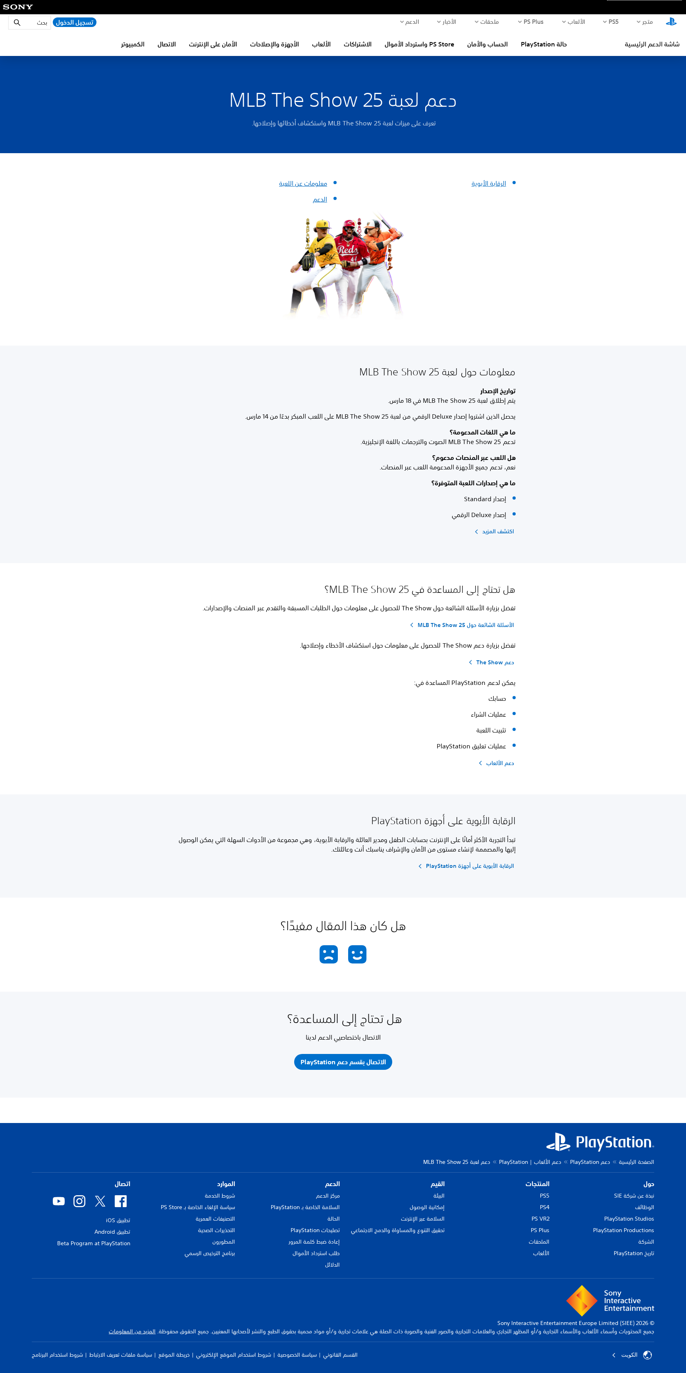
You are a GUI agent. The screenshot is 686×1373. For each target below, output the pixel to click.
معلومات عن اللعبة (303, 183)
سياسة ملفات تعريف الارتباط (120, 1354)
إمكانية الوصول (427, 1207)
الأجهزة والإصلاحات (274, 44)
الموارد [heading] (226, 1184)
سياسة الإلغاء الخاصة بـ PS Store (198, 1207)
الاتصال (167, 44)
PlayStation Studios (629, 1218)
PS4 (544, 1207)
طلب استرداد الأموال (316, 1253)
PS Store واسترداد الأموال (419, 44)
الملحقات (539, 1241)
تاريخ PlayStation (634, 1253)
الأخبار (449, 21)
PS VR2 (540, 1218)
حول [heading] (649, 1184)
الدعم (412, 21)
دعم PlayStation (590, 1161)
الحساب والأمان (487, 44)
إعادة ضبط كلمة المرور (314, 1241)
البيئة (439, 1195)
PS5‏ (614, 21)
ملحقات (489, 21)
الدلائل (332, 1264)
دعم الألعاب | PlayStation (530, 1161)
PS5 (544, 1195)
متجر (647, 21)
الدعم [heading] (332, 1184)
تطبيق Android (112, 1231)
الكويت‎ (629, 1355)
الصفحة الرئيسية (636, 1161)
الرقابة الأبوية (489, 183)
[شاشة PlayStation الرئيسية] (671, 22)
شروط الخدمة (220, 1195)
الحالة (334, 1218)
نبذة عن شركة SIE (634, 1195)
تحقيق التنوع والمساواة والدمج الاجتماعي (398, 1230)
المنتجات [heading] (537, 1184)
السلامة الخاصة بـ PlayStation (305, 1207)
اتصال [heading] (122, 1184)
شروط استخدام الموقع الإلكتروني (233, 1354)
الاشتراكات (358, 44)
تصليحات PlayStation (315, 1230)
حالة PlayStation (544, 44)
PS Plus (534, 21)
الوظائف (644, 1207)
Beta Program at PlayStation (93, 1243)
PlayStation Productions (623, 1230)
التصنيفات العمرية (215, 1218)
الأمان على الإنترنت (213, 44)
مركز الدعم (328, 1195)
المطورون (223, 1241)
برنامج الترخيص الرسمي (210, 1253)
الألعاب (576, 21)
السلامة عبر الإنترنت (423, 1218)
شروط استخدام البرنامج (57, 1354)
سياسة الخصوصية (297, 1354)
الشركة (646, 1241)
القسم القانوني (340, 1354)
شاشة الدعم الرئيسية (652, 44)
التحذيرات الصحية (216, 1230)
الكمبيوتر (133, 44)
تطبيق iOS (118, 1220)
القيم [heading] (438, 1184)
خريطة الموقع (174, 1354)
